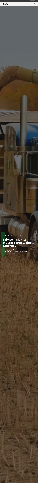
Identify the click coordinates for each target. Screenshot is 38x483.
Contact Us (32, 1)
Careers (21, 1)
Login (26, 1)
